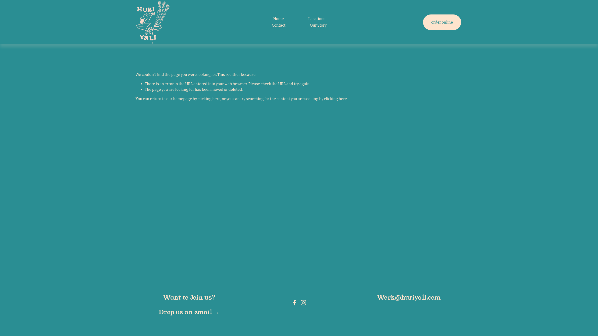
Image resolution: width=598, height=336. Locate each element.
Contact (278, 25)
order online (442, 22)
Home (278, 19)
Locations (316, 19)
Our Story (318, 25)
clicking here (209, 99)
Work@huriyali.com (409, 297)
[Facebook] (294, 302)
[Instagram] (303, 302)
